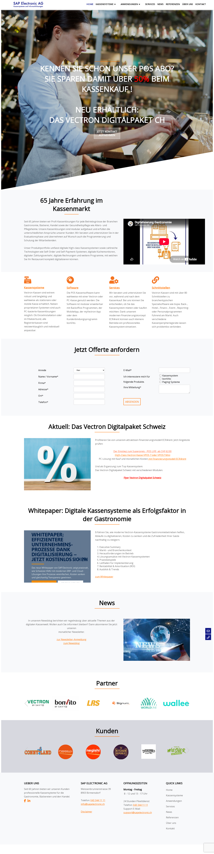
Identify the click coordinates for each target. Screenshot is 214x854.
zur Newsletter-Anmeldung (71, 639)
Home (89, 4)
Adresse (43, 389)
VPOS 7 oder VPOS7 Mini (156, 455)
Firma (42, 383)
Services (150, 4)
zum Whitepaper (104, 576)
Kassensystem (170, 375)
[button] (186, 703)
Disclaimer (86, 811)
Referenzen (173, 4)
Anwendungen (129, 4)
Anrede (42, 370)
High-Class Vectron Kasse (129, 455)
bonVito (166, 378)
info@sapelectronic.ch (93, 804)
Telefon (43, 402)
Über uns (187, 4)
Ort (40, 395)
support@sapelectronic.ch (137, 812)
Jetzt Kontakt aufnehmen (107, 133)
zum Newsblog (71, 643)
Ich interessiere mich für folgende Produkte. (136, 377)
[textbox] (86, 304)
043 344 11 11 (97, 800)
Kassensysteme (104, 4)
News (160, 4)
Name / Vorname (48, 376)
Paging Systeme (171, 382)
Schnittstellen (161, 287)
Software (72, 287)
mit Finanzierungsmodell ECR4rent (167, 458)
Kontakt (200, 4)
